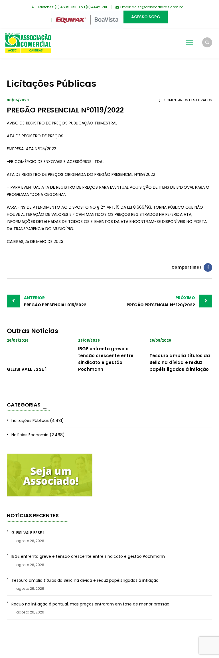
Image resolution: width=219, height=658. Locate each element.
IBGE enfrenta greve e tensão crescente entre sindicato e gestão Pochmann (88, 556)
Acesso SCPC (145, 17)
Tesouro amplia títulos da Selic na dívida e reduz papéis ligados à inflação (179, 362)
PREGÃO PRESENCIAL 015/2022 (55, 301)
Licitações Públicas (30, 420)
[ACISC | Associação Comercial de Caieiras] (28, 43)
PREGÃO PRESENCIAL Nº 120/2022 (161, 301)
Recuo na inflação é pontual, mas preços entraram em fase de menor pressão (90, 604)
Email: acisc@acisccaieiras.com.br (151, 7)
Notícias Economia (29, 435)
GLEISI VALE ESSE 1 (26, 369)
